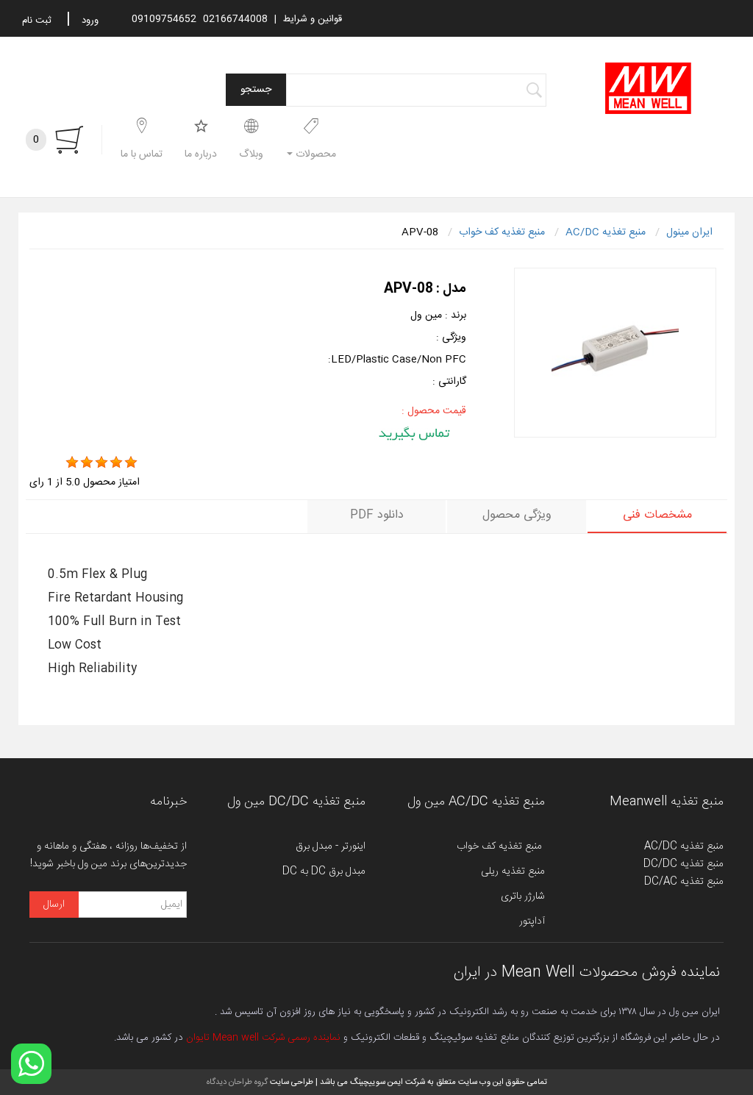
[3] (101, 462)
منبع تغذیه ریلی (513, 871)
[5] (131, 462)
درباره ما (201, 154)
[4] (116, 462)
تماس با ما (142, 154)
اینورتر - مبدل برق (330, 846)
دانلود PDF (377, 515)
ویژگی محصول (517, 515)
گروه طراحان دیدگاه (237, 1082)
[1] (72, 462)
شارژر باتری (523, 896)
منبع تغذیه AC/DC (684, 846)
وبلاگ (251, 154)
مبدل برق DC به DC (323, 871)
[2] (86, 462)
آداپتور (532, 921)
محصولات (314, 154)
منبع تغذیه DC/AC (684, 882)
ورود (90, 21)
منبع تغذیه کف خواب (501, 846)
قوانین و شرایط (312, 19)
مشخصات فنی (657, 515)
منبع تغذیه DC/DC (683, 864)
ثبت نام (36, 21)
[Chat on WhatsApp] (31, 1064)
